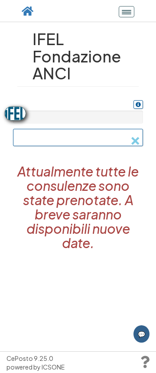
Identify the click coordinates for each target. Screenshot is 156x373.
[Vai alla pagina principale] (27, 11)
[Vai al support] (145, 364)
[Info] (138, 104)
